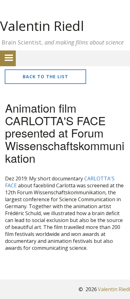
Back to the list (45, 76)
